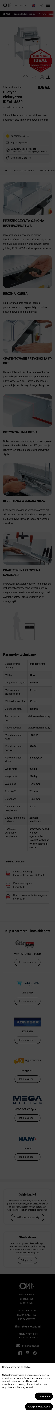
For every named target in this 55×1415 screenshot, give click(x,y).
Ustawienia (44, 1396)
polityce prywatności (24, 1387)
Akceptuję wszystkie (39, 1406)
